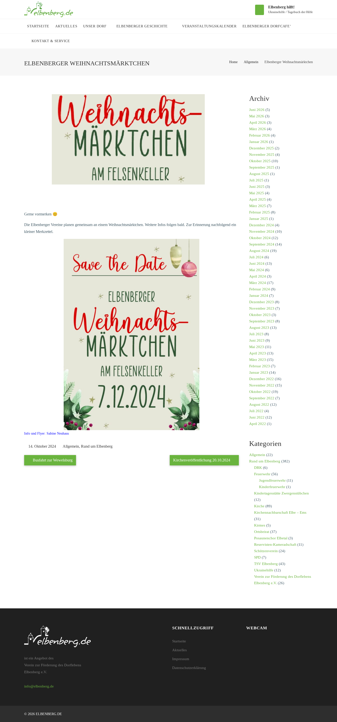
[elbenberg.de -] (48, 9)
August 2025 (259, 174)
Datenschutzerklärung (189, 668)
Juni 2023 (256, 340)
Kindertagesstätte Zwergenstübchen (281, 493)
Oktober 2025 (260, 161)
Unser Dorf (95, 26)
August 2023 (259, 328)
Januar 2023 (258, 372)
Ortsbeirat (261, 532)
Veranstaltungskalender (209, 26)
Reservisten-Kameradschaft (275, 544)
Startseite (38, 26)
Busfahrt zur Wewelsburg (52, 460)
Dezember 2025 (261, 148)
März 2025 (257, 206)
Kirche (259, 506)
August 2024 (259, 251)
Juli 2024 (256, 257)
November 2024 (261, 231)
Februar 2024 (259, 289)
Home (233, 62)
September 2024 (261, 244)
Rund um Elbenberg (96, 446)
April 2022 (257, 424)
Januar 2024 (258, 296)
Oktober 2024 (260, 238)
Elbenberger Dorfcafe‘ (267, 26)
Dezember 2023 (261, 302)
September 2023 (261, 321)
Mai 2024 (256, 270)
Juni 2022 (256, 417)
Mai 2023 (256, 347)
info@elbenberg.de (39, 686)
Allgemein (251, 62)
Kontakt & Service (51, 41)
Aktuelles (66, 26)
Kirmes (259, 525)
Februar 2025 (259, 212)
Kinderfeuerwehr (272, 487)
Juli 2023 (256, 334)
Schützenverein (266, 551)
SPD (257, 557)
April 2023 (257, 353)
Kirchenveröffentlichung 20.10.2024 (202, 460)
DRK (258, 468)
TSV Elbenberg (266, 564)
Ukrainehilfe (263, 570)
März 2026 (257, 129)
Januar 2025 (258, 219)
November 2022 (261, 385)
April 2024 (257, 276)
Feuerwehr (262, 474)
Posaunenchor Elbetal (270, 538)
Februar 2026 (259, 135)
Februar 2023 (259, 366)
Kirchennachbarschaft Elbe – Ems (280, 512)
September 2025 (261, 167)
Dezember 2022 (261, 379)
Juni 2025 (256, 187)
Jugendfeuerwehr (272, 480)
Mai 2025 (256, 193)
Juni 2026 (256, 110)
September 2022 (261, 398)
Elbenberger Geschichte (142, 26)
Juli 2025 (256, 180)
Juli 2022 (256, 411)
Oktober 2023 (260, 315)
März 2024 (257, 283)
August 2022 (259, 404)
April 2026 (257, 122)
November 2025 (261, 155)
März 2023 (257, 360)
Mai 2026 (256, 116)
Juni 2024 (256, 263)
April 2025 (257, 199)
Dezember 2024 (261, 225)
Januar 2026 (258, 142)
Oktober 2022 (260, 392)
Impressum (180, 659)
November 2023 (261, 308)
